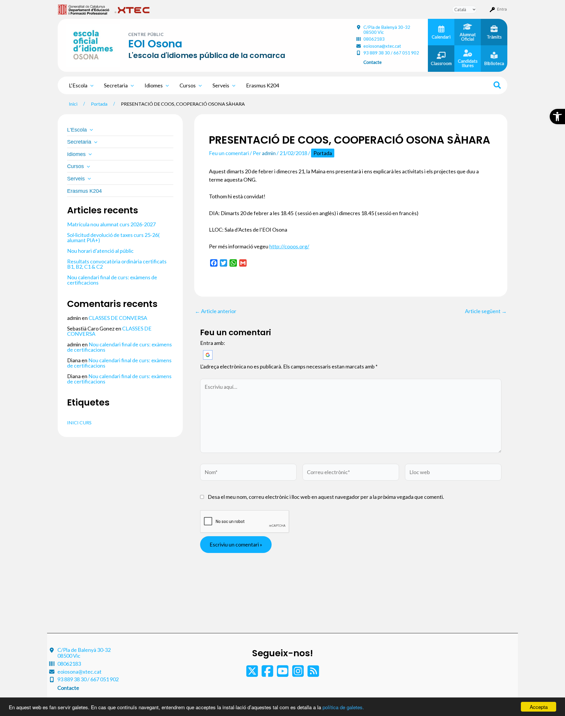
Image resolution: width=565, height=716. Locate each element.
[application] (90, 85)
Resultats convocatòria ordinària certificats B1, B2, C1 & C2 (117, 264)
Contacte (372, 62)
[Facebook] (267, 674)
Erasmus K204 (262, 85)
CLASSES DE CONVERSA (118, 318)
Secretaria (116, 85)
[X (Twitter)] (252, 674)
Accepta (539, 706)
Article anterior (215, 311)
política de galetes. (343, 707)
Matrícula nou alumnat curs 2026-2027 (111, 224)
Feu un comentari (229, 153)
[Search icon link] (497, 86)
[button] (557, 116)
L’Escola (78, 85)
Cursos (188, 85)
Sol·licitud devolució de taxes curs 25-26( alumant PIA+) (113, 237)
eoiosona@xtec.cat (382, 46)
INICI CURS (79, 422)
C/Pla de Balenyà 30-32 (386, 29)
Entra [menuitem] (502, 9)
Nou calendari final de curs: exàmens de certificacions (112, 280)
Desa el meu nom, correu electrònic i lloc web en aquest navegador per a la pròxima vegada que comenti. (326, 497)
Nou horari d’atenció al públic (100, 250)
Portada (322, 153)
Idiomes (153, 85)
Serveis (220, 85)
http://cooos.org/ (289, 246)
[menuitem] (84, 9)
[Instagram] (298, 674)
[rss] (313, 674)
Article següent (486, 311)
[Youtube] (283, 674)
